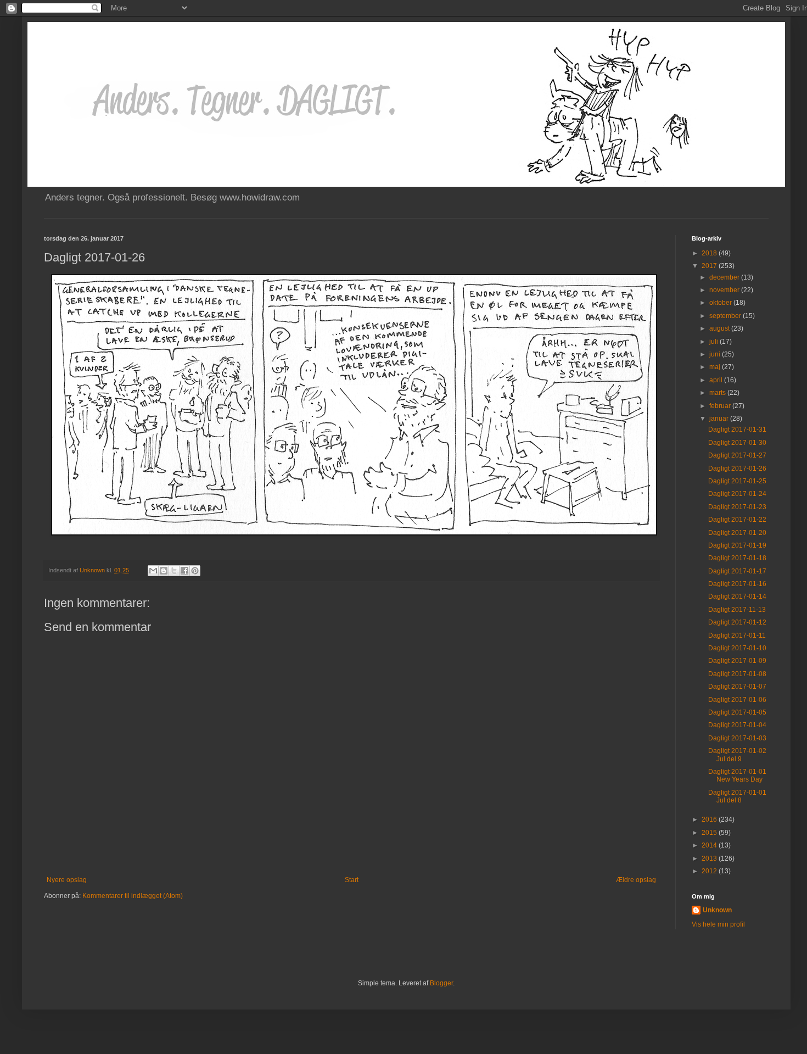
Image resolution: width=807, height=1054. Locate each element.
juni (715, 354)
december (725, 277)
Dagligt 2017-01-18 (737, 558)
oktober (721, 302)
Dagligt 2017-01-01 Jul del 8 (737, 796)
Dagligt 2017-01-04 (737, 725)
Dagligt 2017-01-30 (737, 443)
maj (715, 367)
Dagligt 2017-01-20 (737, 533)
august (720, 328)
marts (718, 393)
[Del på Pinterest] (194, 570)
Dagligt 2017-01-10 (737, 648)
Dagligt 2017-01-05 (737, 712)
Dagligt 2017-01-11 (737, 635)
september (726, 316)
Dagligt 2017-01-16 (737, 584)
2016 (710, 819)
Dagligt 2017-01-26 (737, 468)
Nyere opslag (67, 880)
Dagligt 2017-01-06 (737, 700)
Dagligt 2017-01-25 (737, 481)
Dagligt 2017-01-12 (737, 622)
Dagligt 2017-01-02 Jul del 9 (737, 754)
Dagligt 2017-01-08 (737, 674)
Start (351, 880)
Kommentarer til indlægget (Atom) (132, 896)
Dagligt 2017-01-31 (737, 429)
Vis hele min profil (718, 924)
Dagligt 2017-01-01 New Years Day (737, 775)
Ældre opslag (636, 880)
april (716, 380)
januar (719, 418)
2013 (710, 858)
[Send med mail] (153, 570)
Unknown (717, 910)
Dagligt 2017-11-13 (737, 610)
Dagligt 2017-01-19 (737, 545)
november (725, 290)
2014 (710, 845)
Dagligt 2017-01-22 (737, 519)
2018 (710, 253)
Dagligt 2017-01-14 (737, 596)
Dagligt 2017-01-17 (737, 571)
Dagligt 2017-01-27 (737, 455)
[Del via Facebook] (184, 570)
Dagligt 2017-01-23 (737, 507)
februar (720, 406)
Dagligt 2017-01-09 (737, 661)
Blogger (441, 983)
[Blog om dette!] (163, 570)
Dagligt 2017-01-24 (737, 494)
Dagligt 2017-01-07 (737, 686)
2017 (710, 266)
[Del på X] (174, 570)
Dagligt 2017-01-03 (737, 738)
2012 (710, 871)
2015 (710, 832)
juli (714, 341)
